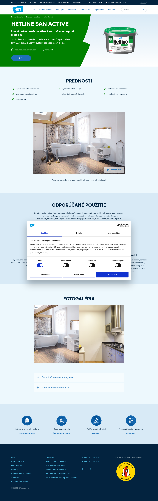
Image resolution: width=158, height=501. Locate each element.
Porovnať (78, 2)
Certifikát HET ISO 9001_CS (91, 457)
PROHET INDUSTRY (95, 2)
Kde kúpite (60, 10)
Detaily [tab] (79, 233)
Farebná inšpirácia (49, 2)
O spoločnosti (99, 10)
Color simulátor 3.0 (27, 433)
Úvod (33, 10)
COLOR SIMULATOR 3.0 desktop (25, 2)
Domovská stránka (17, 17)
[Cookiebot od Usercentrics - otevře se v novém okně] (118, 225)
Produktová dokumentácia (55, 387)
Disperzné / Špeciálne (33, 17)
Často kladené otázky (62, 433)
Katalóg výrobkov (45, 10)
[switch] (66, 265)
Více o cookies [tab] (114, 233)
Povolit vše (112, 274)
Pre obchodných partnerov (117, 2)
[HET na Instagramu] (90, 469)
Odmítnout (45, 274)
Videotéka (72, 10)
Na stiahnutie (85, 10)
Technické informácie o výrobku (58, 377)
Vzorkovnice (65, 2)
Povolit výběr (79, 274)
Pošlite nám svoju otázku (25, 50)
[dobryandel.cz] (131, 471)
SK (142, 2)
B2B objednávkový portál (55, 465)
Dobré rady (50, 457)
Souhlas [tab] (44, 233)
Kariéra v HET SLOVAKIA (21, 474)
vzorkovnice (131, 433)
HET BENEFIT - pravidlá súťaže (58, 474)
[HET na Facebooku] (82, 469)
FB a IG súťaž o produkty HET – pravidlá (61, 478)
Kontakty (111, 10)
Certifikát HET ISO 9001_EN (91, 461)
